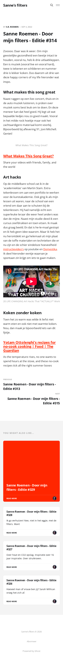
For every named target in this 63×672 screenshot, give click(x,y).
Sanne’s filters (15, 5)
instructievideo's (13, 249)
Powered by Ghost (31, 651)
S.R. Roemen (12, 27)
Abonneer (31, 641)
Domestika (50, 249)
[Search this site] (51, 5)
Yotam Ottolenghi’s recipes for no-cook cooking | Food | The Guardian (29, 346)
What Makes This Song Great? (28, 155)
